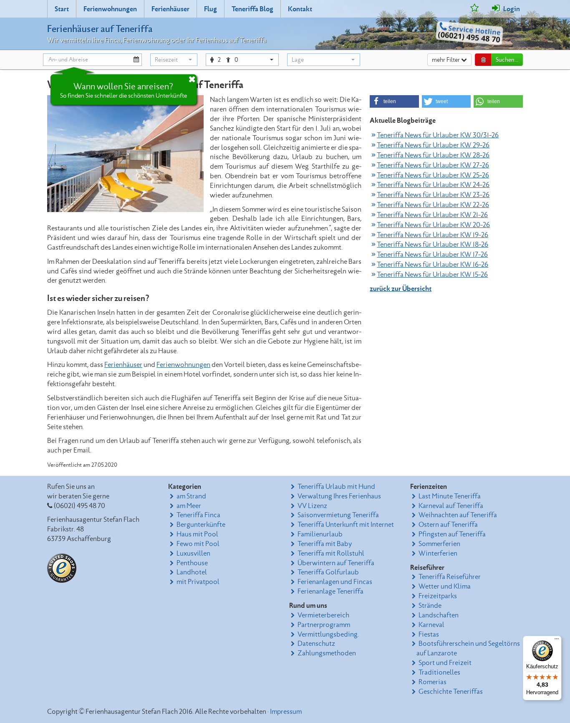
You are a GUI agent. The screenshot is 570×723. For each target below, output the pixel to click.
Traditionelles (439, 672)
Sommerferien (439, 544)
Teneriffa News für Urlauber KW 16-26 (432, 264)
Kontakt (300, 9)
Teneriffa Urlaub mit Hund (336, 486)
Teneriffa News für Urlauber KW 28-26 (433, 155)
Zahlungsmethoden (327, 653)
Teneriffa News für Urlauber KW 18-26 (432, 244)
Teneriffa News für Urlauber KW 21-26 (432, 215)
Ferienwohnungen (110, 9)
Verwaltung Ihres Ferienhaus (339, 496)
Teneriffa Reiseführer (450, 577)
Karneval (431, 625)
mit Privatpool (198, 582)
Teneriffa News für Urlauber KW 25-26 (433, 175)
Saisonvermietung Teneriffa (338, 515)
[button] (173, 59)
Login (511, 9)
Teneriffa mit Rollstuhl (331, 553)
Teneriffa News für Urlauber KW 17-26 (432, 254)
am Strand (191, 496)
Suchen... (507, 60)
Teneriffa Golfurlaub (328, 572)
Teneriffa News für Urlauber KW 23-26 (433, 195)
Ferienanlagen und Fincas (335, 582)
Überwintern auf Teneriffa (336, 563)
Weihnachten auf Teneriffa (458, 515)
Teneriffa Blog (252, 9)
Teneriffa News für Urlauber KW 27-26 (433, 165)
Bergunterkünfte (201, 524)
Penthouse (192, 563)
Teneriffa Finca (198, 515)
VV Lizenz (312, 506)
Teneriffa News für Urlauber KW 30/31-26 (438, 135)
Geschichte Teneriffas (451, 691)
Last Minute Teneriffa (450, 496)
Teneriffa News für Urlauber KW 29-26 (433, 145)
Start (62, 9)
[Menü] (557, 641)
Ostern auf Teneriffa (448, 524)
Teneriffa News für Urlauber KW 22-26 (433, 205)
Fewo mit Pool (198, 544)
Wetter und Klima (445, 586)
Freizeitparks (438, 596)
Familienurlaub (320, 534)
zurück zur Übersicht (400, 289)
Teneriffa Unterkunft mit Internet (346, 524)
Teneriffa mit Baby (325, 544)
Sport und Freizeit (445, 663)
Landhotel (192, 572)
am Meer (189, 506)
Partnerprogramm (324, 625)
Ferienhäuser (170, 9)
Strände (430, 605)
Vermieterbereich (323, 615)
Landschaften (439, 615)
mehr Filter (446, 60)
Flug (210, 9)
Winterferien (438, 553)
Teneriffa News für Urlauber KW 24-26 (433, 185)
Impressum (286, 711)
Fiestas (429, 634)
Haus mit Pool (197, 534)
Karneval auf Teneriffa (451, 506)
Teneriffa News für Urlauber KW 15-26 (432, 274)
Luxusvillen (193, 553)
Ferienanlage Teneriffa (330, 591)
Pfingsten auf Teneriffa (452, 534)
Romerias (432, 682)
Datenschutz (316, 643)
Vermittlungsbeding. (328, 634)
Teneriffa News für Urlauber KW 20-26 (433, 225)
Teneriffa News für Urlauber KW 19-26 (432, 235)
